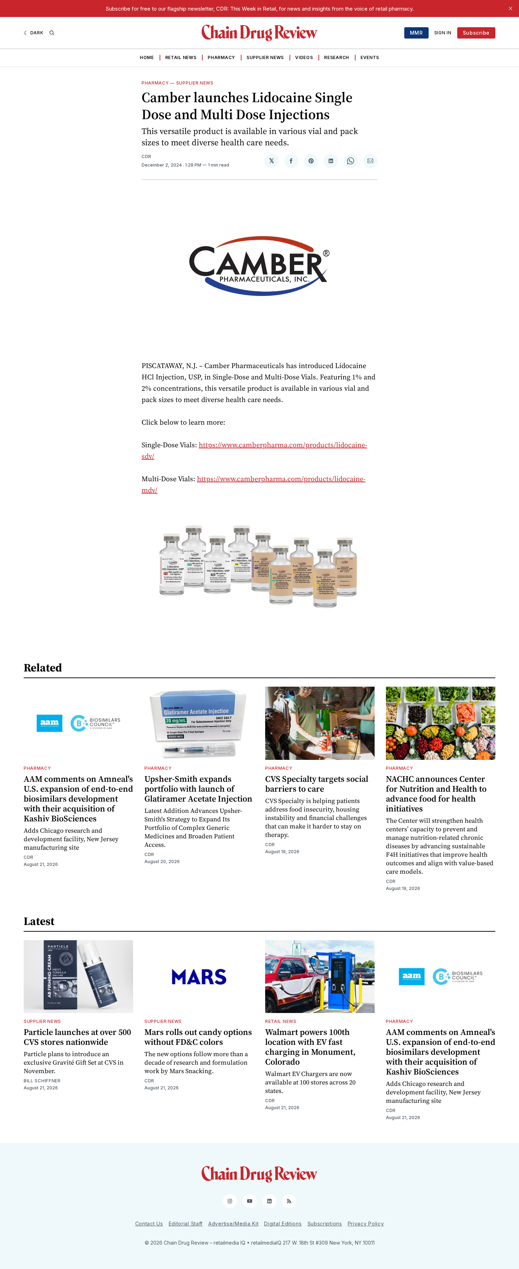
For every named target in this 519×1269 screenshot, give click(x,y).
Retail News (181, 57)
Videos (304, 57)
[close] (510, 8)
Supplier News (265, 57)
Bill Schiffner (42, 1080)
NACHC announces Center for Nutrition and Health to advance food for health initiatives (436, 793)
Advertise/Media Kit (233, 1224)
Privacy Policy (366, 1224)
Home (147, 57)
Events (369, 57)
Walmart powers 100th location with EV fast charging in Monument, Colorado (310, 1046)
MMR (416, 33)
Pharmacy (221, 57)
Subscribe (476, 33)
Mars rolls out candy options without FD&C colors (198, 1037)
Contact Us (149, 1224)
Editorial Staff (186, 1224)
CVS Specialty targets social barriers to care (316, 783)
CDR (146, 156)
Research (336, 57)
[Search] (52, 33)
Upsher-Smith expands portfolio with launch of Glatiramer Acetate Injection (198, 788)
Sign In (443, 32)
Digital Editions (283, 1224)
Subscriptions (325, 1224)
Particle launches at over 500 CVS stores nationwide (77, 1037)
